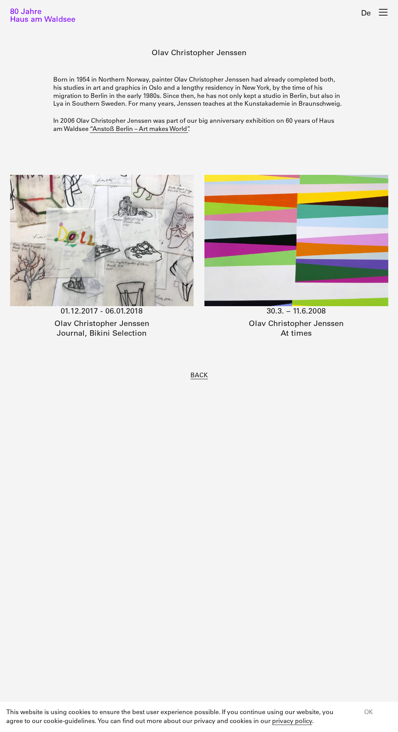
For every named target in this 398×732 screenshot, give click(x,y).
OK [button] (368, 712)
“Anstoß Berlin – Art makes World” (139, 128)
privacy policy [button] (292, 721)
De (366, 12)
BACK (199, 375)
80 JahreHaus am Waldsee (42, 15)
